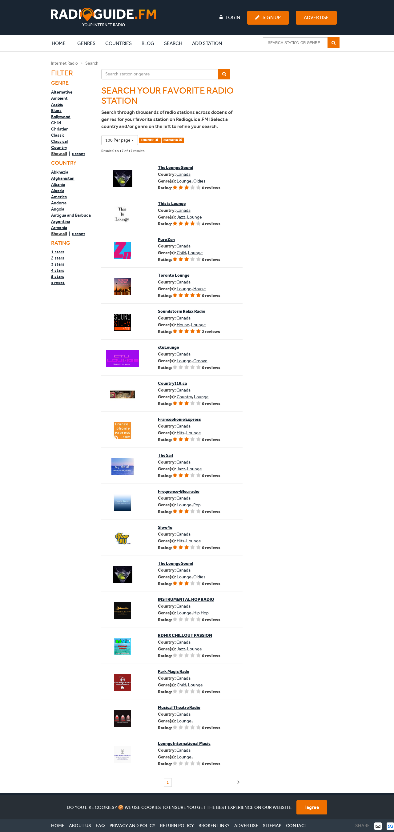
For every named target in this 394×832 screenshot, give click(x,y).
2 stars (57, 257)
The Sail (165, 455)
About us (80, 825)
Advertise (316, 17)
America (59, 196)
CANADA (171, 140)
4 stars (57, 270)
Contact (296, 825)
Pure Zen (166, 239)
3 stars (57, 264)
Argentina (60, 221)
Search (173, 43)
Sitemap (272, 825)
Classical (59, 141)
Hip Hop (201, 613)
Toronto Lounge (173, 275)
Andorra (58, 202)
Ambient (59, 98)
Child (56, 122)
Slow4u (165, 527)
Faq (100, 825)
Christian (60, 129)
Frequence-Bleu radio (178, 491)
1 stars (57, 251)
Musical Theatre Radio (179, 707)
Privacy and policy (132, 825)
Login (233, 17)
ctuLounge (168, 347)
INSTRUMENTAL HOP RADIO (186, 599)
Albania (58, 184)
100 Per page (118, 140)
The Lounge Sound (175, 167)
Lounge (184, 181)
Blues (56, 110)
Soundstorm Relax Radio (181, 311)
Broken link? (214, 825)
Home (62, 43)
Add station (207, 43)
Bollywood (60, 116)
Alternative (62, 92)
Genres (86, 43)
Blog (148, 43)
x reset (78, 153)
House (199, 288)
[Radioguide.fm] (103, 17)
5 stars (57, 276)
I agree (311, 807)
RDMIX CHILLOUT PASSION (185, 635)
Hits (180, 433)
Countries (118, 43)
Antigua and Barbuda (71, 215)
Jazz (181, 217)
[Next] (238, 782)
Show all (59, 153)
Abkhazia (59, 172)
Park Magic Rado (173, 671)
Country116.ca (172, 383)
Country (59, 147)
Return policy (177, 825)
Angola (57, 209)
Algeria (57, 190)
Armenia (59, 227)
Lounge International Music (184, 743)
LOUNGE (148, 140)
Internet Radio (64, 63)
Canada (183, 174)
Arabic (57, 104)
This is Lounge (172, 203)
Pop (197, 505)
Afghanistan (62, 178)
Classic (58, 135)
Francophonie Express (179, 419)
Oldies (199, 181)
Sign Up (272, 17)
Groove (200, 361)
